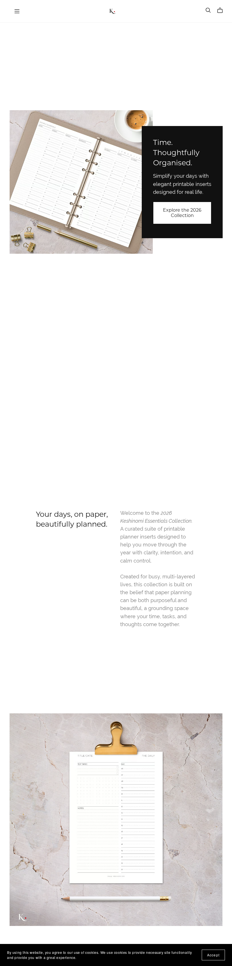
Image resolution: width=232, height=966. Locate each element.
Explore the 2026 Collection (182, 212)
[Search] (208, 10)
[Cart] (222, 10)
